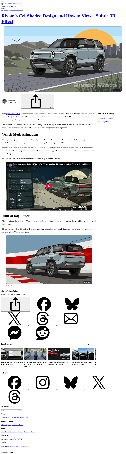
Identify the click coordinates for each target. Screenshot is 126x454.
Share (51, 107)
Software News (12, 432)
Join (20, 410)
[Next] (92, 344)
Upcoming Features (10, 3)
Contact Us (4, 417)
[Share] (15, 304)
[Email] (70, 325)
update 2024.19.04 (13, 114)
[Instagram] (43, 389)
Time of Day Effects (103, 122)
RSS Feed (11, 417)
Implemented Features (7, 439)
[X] (72, 310)
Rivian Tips (8, 446)
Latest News (4, 432)
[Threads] (43, 325)
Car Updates (4, 6)
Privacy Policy (24, 417)
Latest (2, 3)
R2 (17, 3)
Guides (13, 10)
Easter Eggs (7, 10)
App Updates (12, 6)
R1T (22, 3)
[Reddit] (42, 339)
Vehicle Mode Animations (105, 118)
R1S (20, 3)
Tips (2, 10)
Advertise (16, 417)
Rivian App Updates (17, 425)
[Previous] (88, 344)
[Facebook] (44, 310)
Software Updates (6, 425)
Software (32, 432)
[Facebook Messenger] (15, 339)
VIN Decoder (19, 10)
